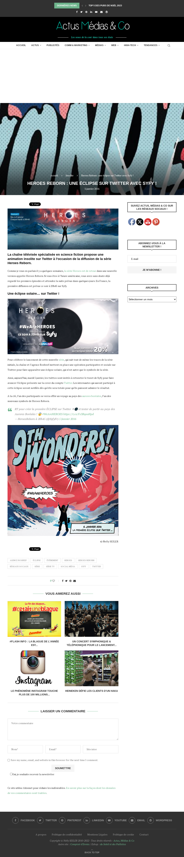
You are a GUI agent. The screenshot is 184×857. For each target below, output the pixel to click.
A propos (41, 834)
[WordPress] (106, 11)
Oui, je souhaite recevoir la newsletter (33, 774)
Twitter (68, 383)
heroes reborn (86, 560)
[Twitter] (81, 11)
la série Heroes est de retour (80, 271)
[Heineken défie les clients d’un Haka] (91, 668)
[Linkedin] (91, 11)
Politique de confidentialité (67, 834)
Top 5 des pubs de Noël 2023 (105, 5)
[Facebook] (76, 11)
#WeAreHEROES (52, 414)
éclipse (37, 560)
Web (113, 45)
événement (52, 560)
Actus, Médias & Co (123, 840)
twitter (96, 566)
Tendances (150, 45)
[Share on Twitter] (66, 580)
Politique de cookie (123, 834)
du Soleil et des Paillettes (113, 844)
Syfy (83, 566)
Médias (99, 45)
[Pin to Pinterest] (70, 580)
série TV (50, 566)
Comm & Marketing (76, 45)
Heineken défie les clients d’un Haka (91, 690)
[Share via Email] (74, 580)
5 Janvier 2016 (67, 419)
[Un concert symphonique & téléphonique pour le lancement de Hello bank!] (91, 619)
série (61, 359)
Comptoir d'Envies (79, 844)
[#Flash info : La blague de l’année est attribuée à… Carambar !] (34, 619)
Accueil (21, 45)
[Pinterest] (86, 11)
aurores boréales (91, 396)
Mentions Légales (97, 834)
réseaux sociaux (19, 566)
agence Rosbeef (18, 560)
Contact (144, 834)
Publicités (53, 45)
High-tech (130, 45)
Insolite (69, 175)
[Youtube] (96, 11)
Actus (35, 45)
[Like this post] (56, 580)
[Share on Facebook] (62, 580)
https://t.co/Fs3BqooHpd (78, 414)
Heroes (68, 560)
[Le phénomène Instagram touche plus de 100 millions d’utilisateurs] (34, 668)
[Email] (101, 11)
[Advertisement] (92, 76)
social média (68, 566)
